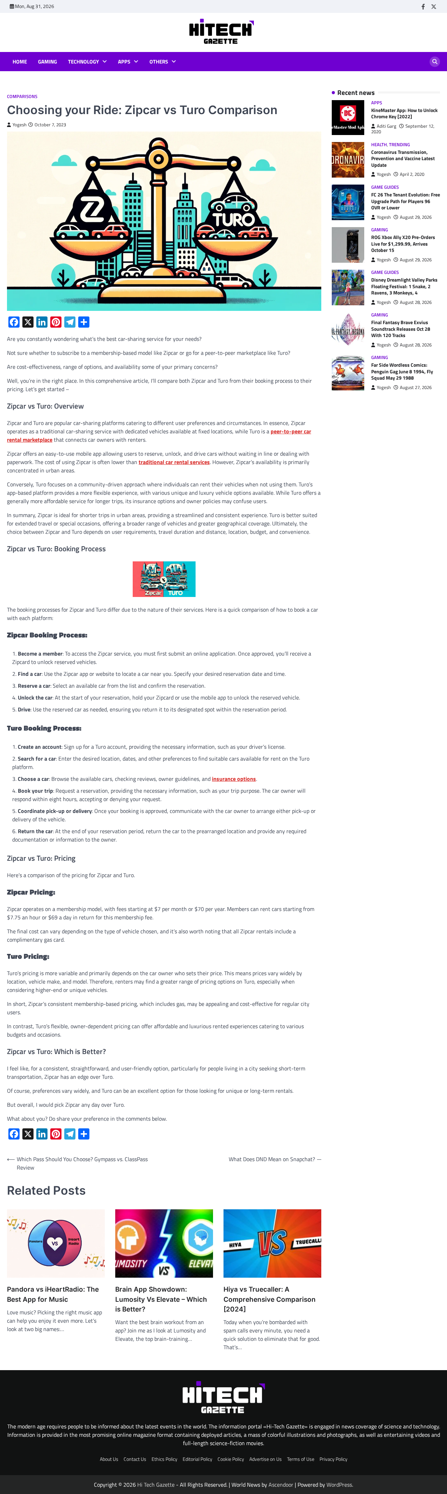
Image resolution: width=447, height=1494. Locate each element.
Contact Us (135, 1459)
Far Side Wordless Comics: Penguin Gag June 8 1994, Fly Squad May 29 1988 (402, 371)
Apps (124, 62)
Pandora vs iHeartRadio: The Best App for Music (53, 1294)
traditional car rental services (174, 462)
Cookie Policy (231, 1459)
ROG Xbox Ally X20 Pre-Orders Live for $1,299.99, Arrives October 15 (403, 243)
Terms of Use (300, 1459)
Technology (83, 62)
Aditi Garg (386, 126)
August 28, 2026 (416, 302)
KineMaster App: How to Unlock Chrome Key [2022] (404, 113)
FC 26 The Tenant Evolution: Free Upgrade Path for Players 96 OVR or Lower (405, 201)
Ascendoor (281, 1484)
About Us (109, 1459)
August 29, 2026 (416, 217)
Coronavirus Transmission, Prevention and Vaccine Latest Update (403, 158)
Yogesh (20, 124)
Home (20, 62)
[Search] (435, 62)
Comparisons (22, 96)
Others (158, 62)
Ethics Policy (164, 1459)
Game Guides (385, 187)
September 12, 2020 (402, 129)
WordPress (339, 1484)
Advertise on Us (265, 1459)
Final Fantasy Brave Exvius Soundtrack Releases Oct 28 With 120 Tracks (400, 329)
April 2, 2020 (412, 174)
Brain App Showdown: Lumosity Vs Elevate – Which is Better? (161, 1299)
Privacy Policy (333, 1459)
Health (379, 144)
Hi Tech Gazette (156, 1484)
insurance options (234, 779)
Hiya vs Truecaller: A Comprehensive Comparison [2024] (270, 1299)
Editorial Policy (197, 1459)
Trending (399, 144)
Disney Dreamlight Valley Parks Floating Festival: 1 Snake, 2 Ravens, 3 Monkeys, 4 (404, 286)
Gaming (47, 62)
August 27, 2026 (416, 387)
